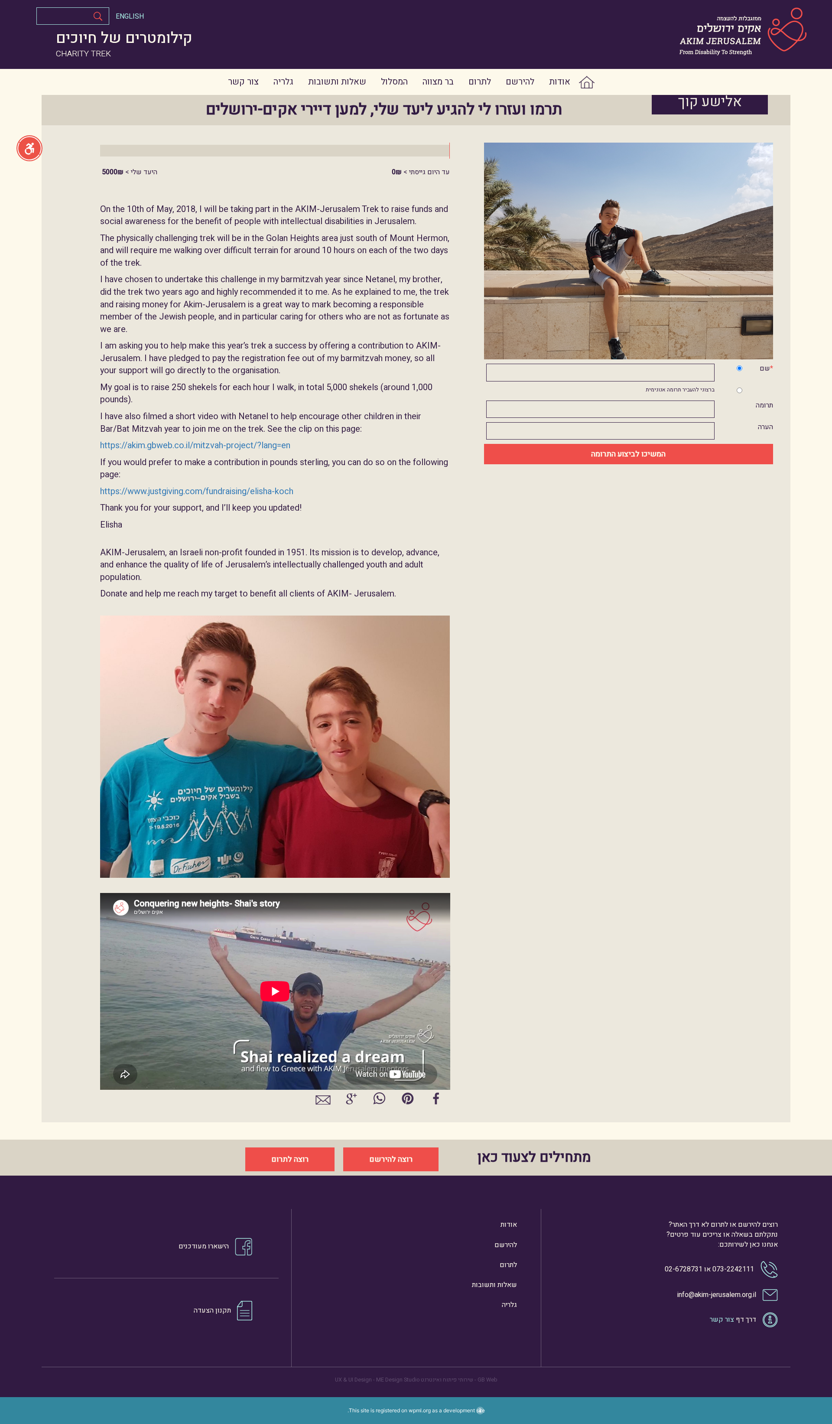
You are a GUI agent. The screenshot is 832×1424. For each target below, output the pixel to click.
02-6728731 (683, 1269)
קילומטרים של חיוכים (124, 38)
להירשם (520, 81)
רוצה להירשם (391, 1159)
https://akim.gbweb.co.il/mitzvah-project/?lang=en (195, 445)
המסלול (394, 81)
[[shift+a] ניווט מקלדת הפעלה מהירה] (29, 148)
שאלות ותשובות (337, 81)
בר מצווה (438, 81)
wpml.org (420, 1410)
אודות (559, 81)
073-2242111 (733, 1269)
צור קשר (243, 81)
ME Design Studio (398, 1380)
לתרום (479, 81)
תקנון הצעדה (212, 1310)
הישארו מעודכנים (204, 1246)
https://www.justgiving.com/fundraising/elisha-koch (196, 491)
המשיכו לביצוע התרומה (628, 454)
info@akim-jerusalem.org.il (716, 1295)
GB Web (487, 1380)
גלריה (283, 81)
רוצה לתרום (290, 1159)
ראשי (594, 81)
